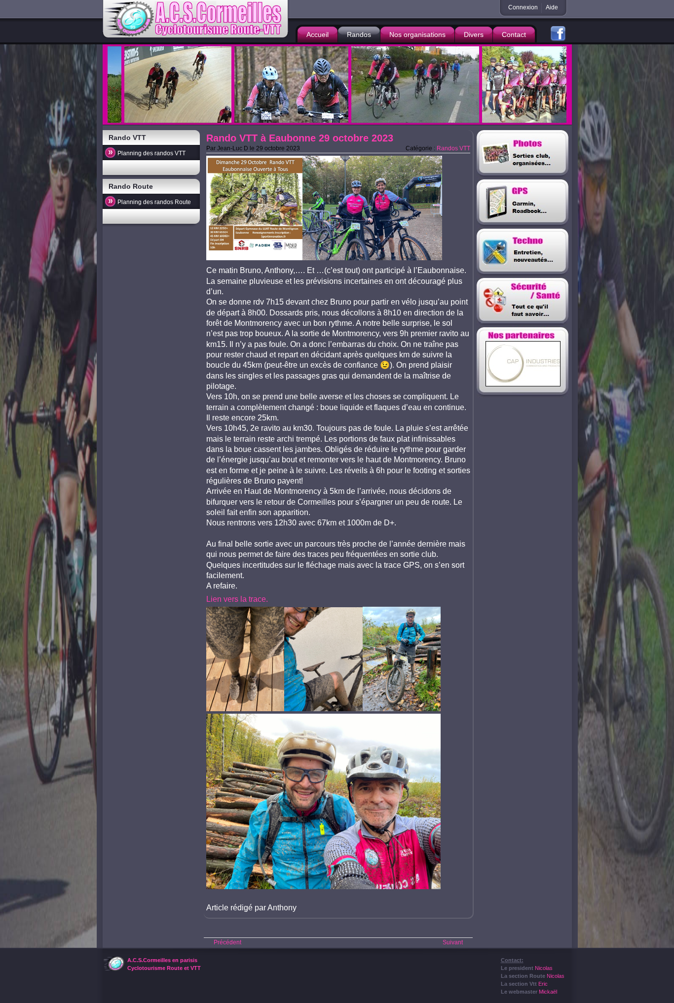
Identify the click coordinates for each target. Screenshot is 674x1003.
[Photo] (523, 154)
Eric (543, 984)
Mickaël (548, 992)
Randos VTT (453, 148)
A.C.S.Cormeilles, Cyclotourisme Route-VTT (197, 19)
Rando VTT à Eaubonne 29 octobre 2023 (299, 138)
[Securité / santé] (523, 302)
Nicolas (544, 968)
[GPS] (523, 204)
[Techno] (523, 253)
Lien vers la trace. (237, 599)
